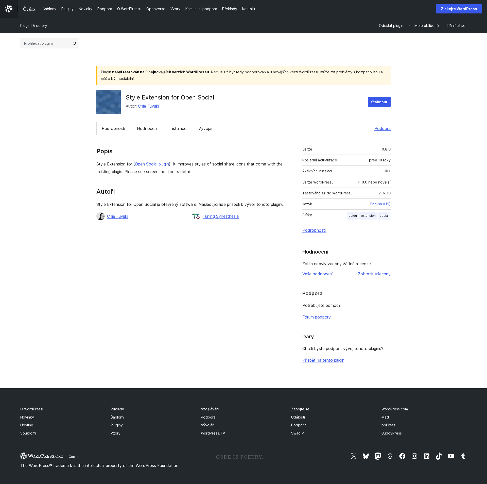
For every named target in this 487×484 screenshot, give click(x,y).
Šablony (117, 417)
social (384, 216)
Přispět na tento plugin (323, 360)
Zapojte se (300, 409)
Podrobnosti (113, 128)
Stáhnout (379, 102)
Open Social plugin (152, 163)
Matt (385, 417)
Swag (298, 433)
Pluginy (117, 425)
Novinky (27, 417)
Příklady (117, 409)
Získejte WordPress (459, 9)
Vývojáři (206, 128)
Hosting (26, 425)
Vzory (115, 433)
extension (368, 216)
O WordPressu (32, 409)
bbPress (388, 425)
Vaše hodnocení (317, 273)
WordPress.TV (213, 433)
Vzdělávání (210, 409)
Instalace (177, 128)
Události (298, 417)
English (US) (380, 204)
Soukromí (28, 433)
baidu (353, 216)
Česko (74, 457)
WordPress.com (394, 409)
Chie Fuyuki (148, 106)
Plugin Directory (33, 25)
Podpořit (298, 425)
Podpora (382, 128)
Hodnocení (147, 128)
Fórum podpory (316, 317)
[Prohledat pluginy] (74, 43)
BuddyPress (391, 433)
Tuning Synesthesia (221, 216)
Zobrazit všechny (374, 273)
